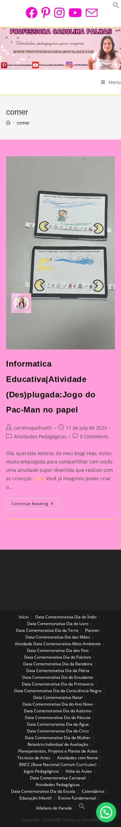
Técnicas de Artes (33, 758)
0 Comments (94, 436)
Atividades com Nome (77, 758)
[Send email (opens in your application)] (90, 12)
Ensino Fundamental (77, 798)
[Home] (8, 123)
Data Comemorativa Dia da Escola (43, 791)
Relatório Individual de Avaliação (58, 744)
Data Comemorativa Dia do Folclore (57, 657)
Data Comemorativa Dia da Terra (47, 630)
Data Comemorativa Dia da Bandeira (57, 664)
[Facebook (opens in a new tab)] (31, 12)
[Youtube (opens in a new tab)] (75, 12)
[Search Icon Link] (82, 808)
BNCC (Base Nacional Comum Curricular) (57, 764)
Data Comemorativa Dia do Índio (65, 617)
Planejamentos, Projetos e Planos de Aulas (57, 751)
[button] (106, 812)
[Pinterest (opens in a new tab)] (45, 12)
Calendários (93, 791)
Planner (92, 630)
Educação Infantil (35, 798)
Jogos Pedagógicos (41, 771)
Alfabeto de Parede (54, 808)
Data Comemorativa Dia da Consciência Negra (58, 691)
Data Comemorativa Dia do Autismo (57, 711)
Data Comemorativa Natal (57, 697)
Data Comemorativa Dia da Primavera (57, 684)
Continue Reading (35, 504)
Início (24, 617)
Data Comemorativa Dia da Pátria (57, 670)
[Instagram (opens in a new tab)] (59, 12)
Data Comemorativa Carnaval (58, 778)
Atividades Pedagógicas (40, 436)
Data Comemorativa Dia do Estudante (57, 677)
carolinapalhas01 (33, 428)
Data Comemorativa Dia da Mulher (57, 737)
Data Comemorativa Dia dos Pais (58, 650)
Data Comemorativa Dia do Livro (57, 623)
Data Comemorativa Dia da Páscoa (57, 717)
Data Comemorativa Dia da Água (58, 724)
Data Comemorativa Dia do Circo (58, 731)
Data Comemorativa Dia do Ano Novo (58, 704)
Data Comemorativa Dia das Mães (58, 637)
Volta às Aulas (79, 771)
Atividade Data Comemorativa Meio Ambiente (58, 644)
